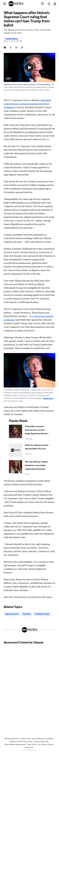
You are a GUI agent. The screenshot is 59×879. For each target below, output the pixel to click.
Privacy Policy (25, 739)
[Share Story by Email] (16, 47)
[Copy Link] (22, 47)
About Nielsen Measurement (15, 744)
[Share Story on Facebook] (5, 47)
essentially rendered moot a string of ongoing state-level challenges (27, 103)
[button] (4, 3)
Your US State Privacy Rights (43, 739)
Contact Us (29, 747)
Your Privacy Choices (45, 744)
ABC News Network (11, 739)
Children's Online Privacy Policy (21, 741)
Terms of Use (32, 744)
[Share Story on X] (11, 47)
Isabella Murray (12, 38)
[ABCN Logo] (16, 3)
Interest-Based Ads (41, 741)
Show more (48, 398)
